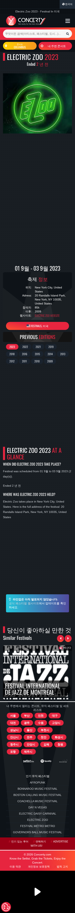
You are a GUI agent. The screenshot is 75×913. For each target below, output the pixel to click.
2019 (51, 347)
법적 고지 (62, 866)
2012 (12, 361)
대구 (55, 715)
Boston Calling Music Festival (37, 795)
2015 (37, 354)
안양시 (31, 744)
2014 (50, 354)
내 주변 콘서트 (57, 46)
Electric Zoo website (47, 315)
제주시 (28, 751)
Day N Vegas (37, 807)
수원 (41, 722)
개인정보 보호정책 (39, 866)
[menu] (67, 20)
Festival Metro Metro (37, 826)
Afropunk (37, 782)
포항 (13, 751)
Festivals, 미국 (39, 326)
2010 (37, 361)
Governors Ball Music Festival (37, 832)
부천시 (45, 730)
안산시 (14, 737)
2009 (50, 361)
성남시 (14, 730)
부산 (27, 715)
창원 (60, 744)
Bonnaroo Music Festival (37, 788)
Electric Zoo (37, 819)
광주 (27, 722)
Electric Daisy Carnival (37, 813)
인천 (41, 715)
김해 (46, 744)
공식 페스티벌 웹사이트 (24, 603)
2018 (12, 354)
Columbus (20, 46)
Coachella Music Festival (37, 801)
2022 (25, 347)
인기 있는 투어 (19, 841)
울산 (29, 730)
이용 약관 (15, 866)
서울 (13, 715)
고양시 (56, 722)
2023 (12, 347)
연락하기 (41, 841)
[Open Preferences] (6, 907)
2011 (24, 361)
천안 (43, 737)
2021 (38, 347)
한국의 (68, 4)
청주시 (14, 744)
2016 (24, 354)
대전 (13, 722)
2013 (62, 354)
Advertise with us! (49, 843)
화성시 (59, 737)
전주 (29, 737)
